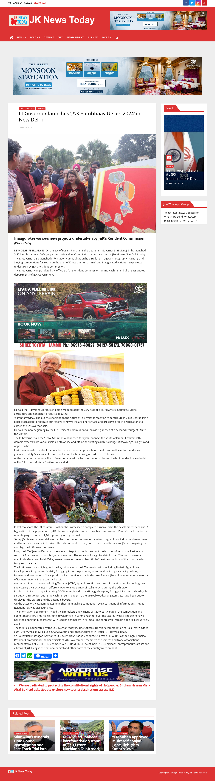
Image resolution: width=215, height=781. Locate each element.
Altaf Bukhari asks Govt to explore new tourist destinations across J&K (64, 689)
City (60, 37)
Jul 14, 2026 (184, 183)
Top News (41, 109)
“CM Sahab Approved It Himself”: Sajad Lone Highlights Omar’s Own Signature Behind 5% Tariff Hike (130, 746)
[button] (117, 37)
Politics (35, 37)
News (20, 37)
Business (93, 37)
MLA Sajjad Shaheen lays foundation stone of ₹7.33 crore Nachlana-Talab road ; (81, 742)
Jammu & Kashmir (27, 109)
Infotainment (75, 37)
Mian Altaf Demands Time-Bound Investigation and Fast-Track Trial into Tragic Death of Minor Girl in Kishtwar (32, 746)
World (194, 166)
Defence (49, 37)
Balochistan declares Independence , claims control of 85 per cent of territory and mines (192, 178)
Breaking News (183, 166)
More (105, 37)
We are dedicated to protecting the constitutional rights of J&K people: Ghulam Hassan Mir (83, 685)
